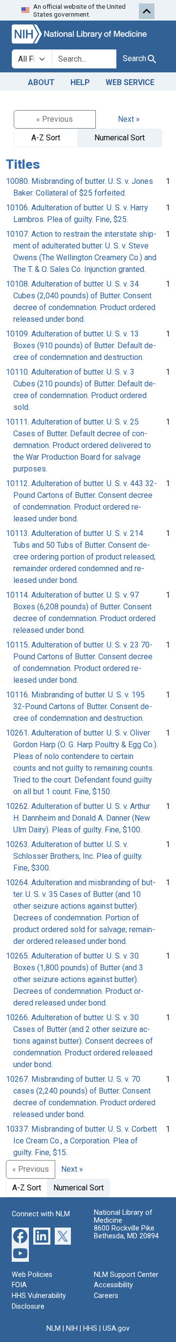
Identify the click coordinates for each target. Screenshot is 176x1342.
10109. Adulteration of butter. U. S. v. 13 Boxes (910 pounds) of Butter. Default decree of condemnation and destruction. (81, 345)
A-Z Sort (45, 137)
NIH (72, 1328)
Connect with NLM (41, 1214)
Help (80, 82)
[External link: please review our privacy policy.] (20, 1235)
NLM (53, 1328)
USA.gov (116, 1328)
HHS (90, 1328)
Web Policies (32, 1275)
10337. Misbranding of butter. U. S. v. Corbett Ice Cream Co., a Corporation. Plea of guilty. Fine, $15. (81, 1140)
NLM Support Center (126, 1275)
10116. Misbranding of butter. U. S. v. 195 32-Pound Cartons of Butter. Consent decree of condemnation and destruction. (79, 706)
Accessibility (113, 1285)
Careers (106, 1296)
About (41, 82)
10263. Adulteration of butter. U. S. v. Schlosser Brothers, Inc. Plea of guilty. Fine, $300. (74, 856)
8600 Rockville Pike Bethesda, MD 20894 (126, 1232)
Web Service (130, 82)
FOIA (19, 1285)
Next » (129, 119)
